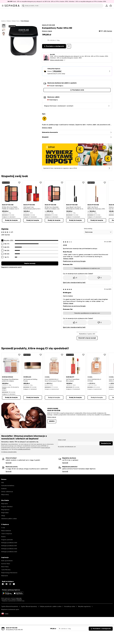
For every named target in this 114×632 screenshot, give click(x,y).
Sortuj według (88, 228)
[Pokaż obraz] (3, 25)
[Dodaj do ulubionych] (19, 182)
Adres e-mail (62, 440)
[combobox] (98, 232)
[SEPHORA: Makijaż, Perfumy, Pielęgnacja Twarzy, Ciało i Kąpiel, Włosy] (12, 6)
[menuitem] (107, 6)
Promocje (19, 599)
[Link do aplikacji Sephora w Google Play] (7, 593)
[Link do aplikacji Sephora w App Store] (18, 593)
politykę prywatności (24, 449)
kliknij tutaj (18, 598)
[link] (29, 263)
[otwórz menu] (2, 5)
